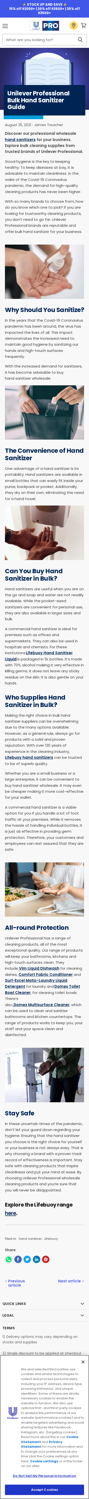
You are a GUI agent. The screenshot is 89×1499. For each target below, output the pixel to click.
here (10, 1213)
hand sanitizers (20, 139)
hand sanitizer (30, 1238)
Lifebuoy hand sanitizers (29, 757)
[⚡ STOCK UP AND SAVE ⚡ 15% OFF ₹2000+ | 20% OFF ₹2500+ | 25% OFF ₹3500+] (44, 8)
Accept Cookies (44, 1489)
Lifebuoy (51, 1238)
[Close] (83, 1362)
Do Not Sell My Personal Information (44, 1475)
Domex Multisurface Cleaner (41, 1004)
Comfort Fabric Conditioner (46, 974)
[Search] (80, 39)
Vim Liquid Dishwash (39, 968)
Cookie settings (44, 1461)
